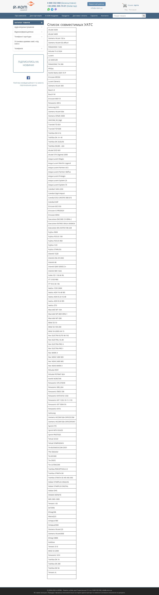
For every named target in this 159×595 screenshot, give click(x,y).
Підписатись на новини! (28, 63)
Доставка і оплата (80, 16)
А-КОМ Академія (51, 16)
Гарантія (94, 16)
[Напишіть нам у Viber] (55, 9)
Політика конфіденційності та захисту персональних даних (28, 84)
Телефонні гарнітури (23, 36)
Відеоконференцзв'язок (24, 32)
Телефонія (19, 48)
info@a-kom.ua (96, 8)
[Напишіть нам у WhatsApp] (48, 9)
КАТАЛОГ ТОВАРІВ (22, 22)
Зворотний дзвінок (96, 4)
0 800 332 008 (54, 3)
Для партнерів (36, 16)
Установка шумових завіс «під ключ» (27, 42)
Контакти (104, 16)
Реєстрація (132, 10)
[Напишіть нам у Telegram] (52, 9)
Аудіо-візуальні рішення (24, 27)
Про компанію (20, 16)
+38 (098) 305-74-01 (57, 6)
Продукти (65, 16)
